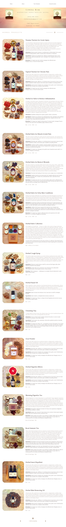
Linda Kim (33, 10)
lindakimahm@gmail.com (33, 19)
